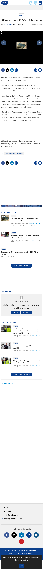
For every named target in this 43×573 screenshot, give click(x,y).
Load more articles (21, 266)
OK (21, 566)
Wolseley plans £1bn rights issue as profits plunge (25, 236)
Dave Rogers (36, 336)
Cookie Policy (13, 554)
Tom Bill (31, 240)
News (21, 16)
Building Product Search (13, 519)
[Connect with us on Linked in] (21, 535)
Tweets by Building (8, 383)
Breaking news (10, 153)
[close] (41, 66)
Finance (20, 153)
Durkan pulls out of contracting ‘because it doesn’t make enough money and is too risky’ (26, 330)
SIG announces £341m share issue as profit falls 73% (25, 219)
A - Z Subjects (9, 511)
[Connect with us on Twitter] (14, 535)
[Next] (39, 42)
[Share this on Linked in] (12, 70)
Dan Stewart (8, 24)
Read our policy (21, 560)
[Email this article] (16, 70)
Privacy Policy (27, 554)
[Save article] (40, 70)
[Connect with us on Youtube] (21, 541)
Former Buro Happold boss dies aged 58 (25, 346)
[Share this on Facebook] (3, 70)
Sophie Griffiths (34, 223)
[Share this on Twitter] (7, 70)
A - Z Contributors (11, 515)
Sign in (14, 66)
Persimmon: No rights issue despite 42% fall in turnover (19, 252)
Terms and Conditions (27, 551)
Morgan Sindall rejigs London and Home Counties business (26, 361)
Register (26, 312)
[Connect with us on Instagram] (36, 535)
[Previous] (3, 42)
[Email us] (29, 535)
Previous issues (9, 508)
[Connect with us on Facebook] (6, 535)
